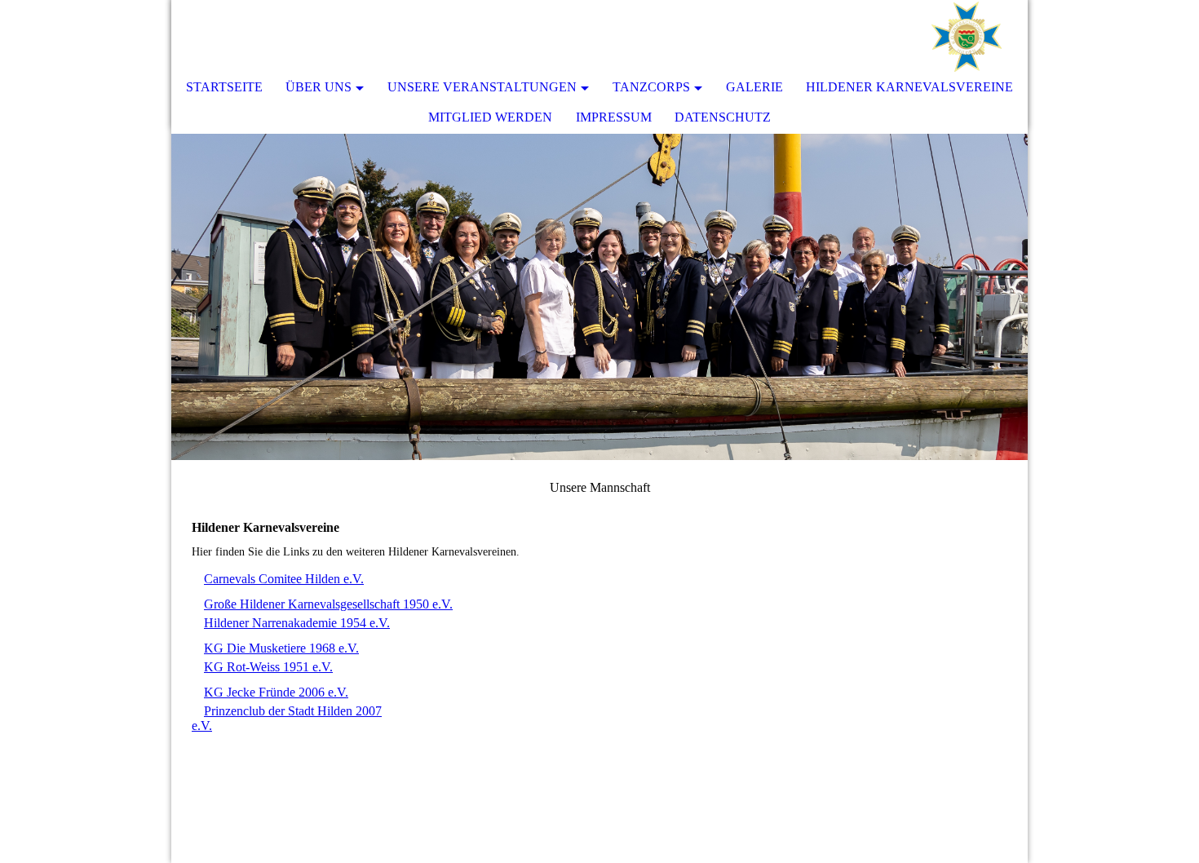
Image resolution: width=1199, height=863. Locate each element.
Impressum (614, 117)
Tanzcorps (651, 87)
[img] (966, 36)
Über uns (318, 87)
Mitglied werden (490, 117)
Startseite (224, 87)
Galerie (754, 87)
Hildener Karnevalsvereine (909, 87)
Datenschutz (723, 117)
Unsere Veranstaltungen (482, 87)
